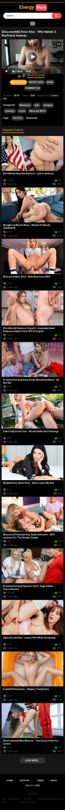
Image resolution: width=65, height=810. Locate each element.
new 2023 (17, 118)
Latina (22, 111)
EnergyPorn (13, 799)
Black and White (38, 111)
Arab (37, 105)
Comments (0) (32, 88)
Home (9, 780)
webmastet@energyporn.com (50, 799)
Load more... (32, 760)
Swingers (48, 105)
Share (50, 82)
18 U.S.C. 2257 (32, 785)
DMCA (53, 780)
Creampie (9, 111)
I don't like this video (24, 76)
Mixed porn (25, 105)
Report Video (36, 82)
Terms (40, 780)
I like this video (19, 76)
